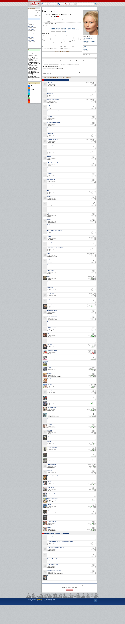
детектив (68, 27)
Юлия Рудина (31, 24)
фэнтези (53, 28)
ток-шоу (64, 31)
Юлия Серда (32, 32)
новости (77, 29)
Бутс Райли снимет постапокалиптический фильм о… (34, 78)
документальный (62, 29)
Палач (85, 47)
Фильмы (44, 4)
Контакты (50, 599)
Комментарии (37, 15)
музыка (77, 25)
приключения (65, 25)
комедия (59, 25)
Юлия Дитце (31, 44)
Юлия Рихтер (31, 38)
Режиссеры (34, 602)
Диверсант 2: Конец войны (89, 42)
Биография (37, 10)
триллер (73, 27)
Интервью (47, 600)
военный (69, 28)
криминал (77, 27)
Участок (85, 50)
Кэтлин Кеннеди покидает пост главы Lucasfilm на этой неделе (34, 64)
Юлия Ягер (31, 46)
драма (63, 27)
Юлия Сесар (32, 27)
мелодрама (53, 25)
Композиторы (57, 602)
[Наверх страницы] (95, 600)
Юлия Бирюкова (31, 21)
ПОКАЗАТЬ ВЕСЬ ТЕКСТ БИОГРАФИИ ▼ (62, 51)
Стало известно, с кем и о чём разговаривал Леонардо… (34, 68)
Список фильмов (36, 13)
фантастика (53, 27)
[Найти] (95, 4)
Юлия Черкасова (31, 35)
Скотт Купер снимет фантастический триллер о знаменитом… (33, 73)
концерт (53, 31)
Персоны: (29, 602)
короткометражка (71, 29)
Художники (62, 602)
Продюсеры (42, 602)
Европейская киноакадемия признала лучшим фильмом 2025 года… (33, 53)
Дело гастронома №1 (87, 39)
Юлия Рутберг (31, 30)
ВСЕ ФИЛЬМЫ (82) (87, 54)
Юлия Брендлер (31, 41)
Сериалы (60, 4)
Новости (42, 600)
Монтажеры (67, 602)
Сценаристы (47, 602)
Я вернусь (85, 52)
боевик (59, 27)
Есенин (85, 44)
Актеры (37, 602)
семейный (72, 25)
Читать (71, 4)
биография (58, 28)
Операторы (52, 602)
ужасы (73, 28)
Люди (66, 4)
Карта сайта (45, 599)
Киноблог (51, 600)
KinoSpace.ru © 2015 (32, 599)
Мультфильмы (52, 4)
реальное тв (58, 31)
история (64, 28)
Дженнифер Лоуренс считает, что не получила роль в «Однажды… (34, 59)
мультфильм (54, 29)
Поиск (54, 599)
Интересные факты (36, 12)
